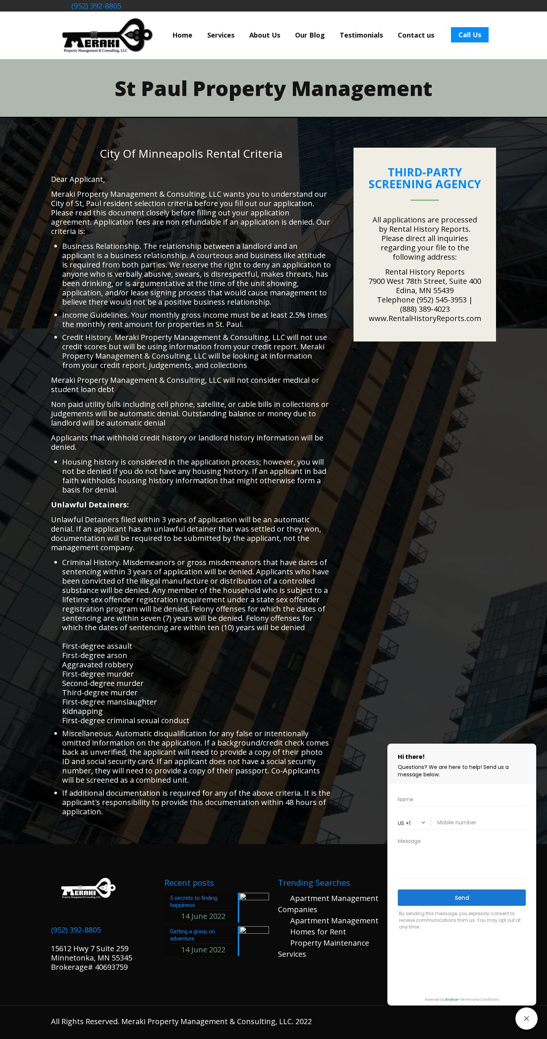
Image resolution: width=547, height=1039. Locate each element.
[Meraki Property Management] (105, 35)
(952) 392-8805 (95, 6)
